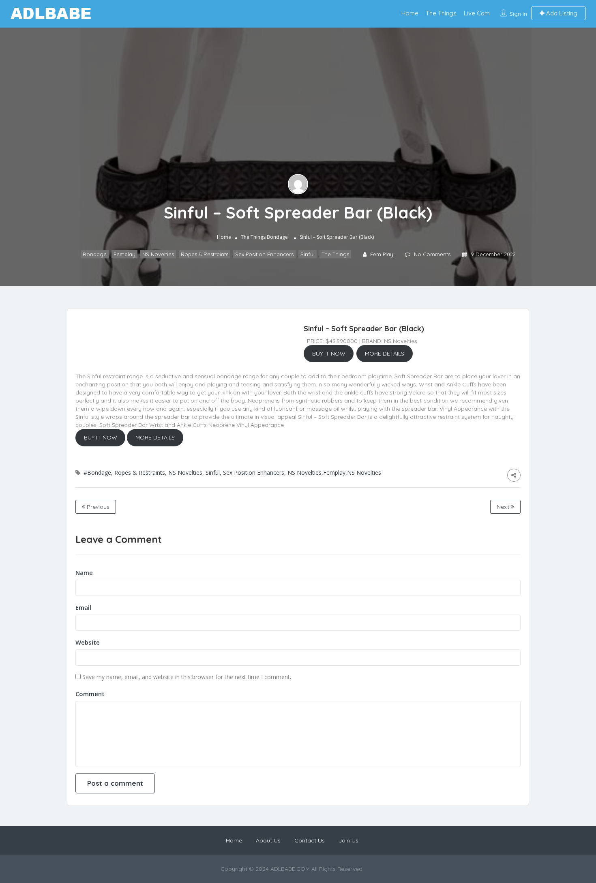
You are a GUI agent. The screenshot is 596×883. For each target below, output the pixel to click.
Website (87, 642)
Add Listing (561, 13)
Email (83, 607)
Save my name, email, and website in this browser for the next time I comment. (186, 677)
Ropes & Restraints (204, 254)
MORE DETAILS (384, 353)
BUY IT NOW (328, 353)
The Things (441, 13)
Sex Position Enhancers (264, 254)
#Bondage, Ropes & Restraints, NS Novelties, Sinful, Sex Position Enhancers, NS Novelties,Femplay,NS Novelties (232, 472)
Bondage (277, 237)
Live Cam (477, 13)
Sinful (307, 254)
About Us (268, 840)
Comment (90, 694)
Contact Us (309, 840)
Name (84, 572)
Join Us (348, 840)
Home (409, 13)
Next (504, 506)
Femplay (124, 254)
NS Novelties (158, 254)
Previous (97, 506)
